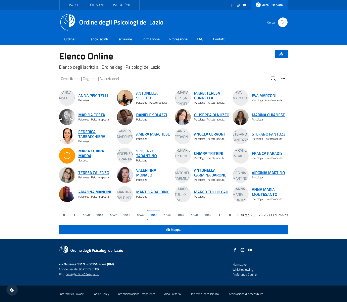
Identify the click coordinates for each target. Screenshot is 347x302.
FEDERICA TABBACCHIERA (91, 134)
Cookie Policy (101, 294)
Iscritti (75, 4)
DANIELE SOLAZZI (151, 114)
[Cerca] (283, 22)
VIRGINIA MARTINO (268, 172)
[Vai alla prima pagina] (64, 215)
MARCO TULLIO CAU (211, 192)
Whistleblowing (243, 269)
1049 (207, 215)
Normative (240, 264)
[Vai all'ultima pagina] (230, 215)
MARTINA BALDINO (152, 192)
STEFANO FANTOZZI (269, 134)
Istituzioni (121, 4)
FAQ (200, 39)
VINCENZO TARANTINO (146, 153)
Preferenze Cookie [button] (245, 274)
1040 (86, 215)
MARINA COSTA (91, 114)
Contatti (219, 39)
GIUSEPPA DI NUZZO (211, 114)
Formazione (151, 39)
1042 (113, 215)
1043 (126, 215)
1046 (167, 215)
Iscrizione (125, 39)
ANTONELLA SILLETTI (147, 95)
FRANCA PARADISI (268, 153)
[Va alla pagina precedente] (74, 215)
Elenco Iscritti (98, 39)
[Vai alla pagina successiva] (220, 215)
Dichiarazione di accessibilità (245, 294)
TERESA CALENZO (93, 172)
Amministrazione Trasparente (136, 294)
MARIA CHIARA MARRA (91, 153)
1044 (140, 215)
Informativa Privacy (71, 294)
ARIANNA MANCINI (94, 192)
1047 (181, 215)
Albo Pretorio (172, 294)
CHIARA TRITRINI (208, 153)
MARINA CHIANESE (268, 114)
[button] (12, 290)
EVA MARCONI (264, 95)
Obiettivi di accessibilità (204, 294)
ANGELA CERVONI (209, 134)
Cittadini (97, 4)
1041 (99, 215)
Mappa (175, 229)
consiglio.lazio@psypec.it (82, 274)
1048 (194, 215)
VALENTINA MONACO (146, 173)
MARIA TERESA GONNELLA (207, 95)
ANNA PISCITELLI (93, 95)
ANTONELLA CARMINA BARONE (210, 173)
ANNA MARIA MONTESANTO (264, 192)
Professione (178, 39)
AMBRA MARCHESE (153, 134)
